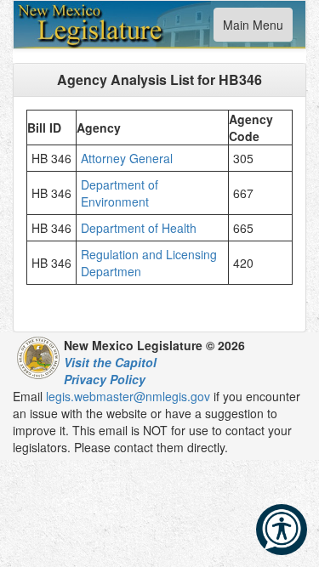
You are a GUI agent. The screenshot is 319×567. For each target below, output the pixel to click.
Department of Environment (119, 193)
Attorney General (128, 158)
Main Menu (252, 28)
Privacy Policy (104, 379)
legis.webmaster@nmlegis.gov (128, 396)
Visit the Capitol (110, 362)
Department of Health (142, 227)
